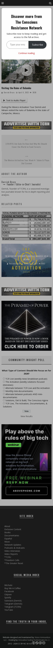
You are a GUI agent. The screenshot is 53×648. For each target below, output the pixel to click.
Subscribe (37, 44)
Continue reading (26, 53)
